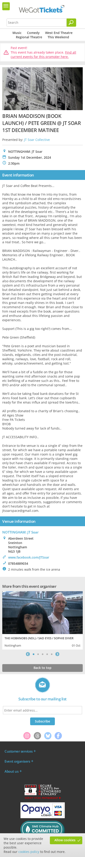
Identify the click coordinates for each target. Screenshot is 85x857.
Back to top (42, 667)
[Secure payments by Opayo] (42, 817)
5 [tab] (52, 654)
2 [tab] (38, 654)
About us (11, 771)
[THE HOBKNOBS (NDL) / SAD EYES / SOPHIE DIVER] (42, 612)
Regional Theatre (29, 37)
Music (17, 33)
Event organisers (17, 761)
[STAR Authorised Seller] (42, 799)
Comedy (33, 33)
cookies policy (28, 851)
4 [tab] (47, 654)
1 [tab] (33, 654)
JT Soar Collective (37, 139)
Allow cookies (64, 840)
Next (57, 654)
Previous (28, 654)
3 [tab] (42, 654)
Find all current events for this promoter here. (43, 54)
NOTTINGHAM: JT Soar (20, 532)
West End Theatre (59, 33)
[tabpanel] (42, 620)
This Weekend (58, 37)
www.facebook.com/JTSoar (28, 557)
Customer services (19, 751)
